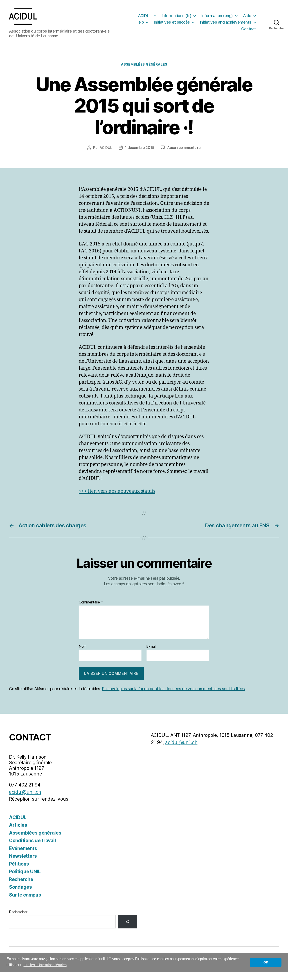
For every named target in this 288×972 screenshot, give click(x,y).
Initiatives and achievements (225, 22)
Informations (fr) (176, 15)
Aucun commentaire (183, 147)
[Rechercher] (127, 921)
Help (140, 22)
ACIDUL (145, 15)
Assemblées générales (144, 64)
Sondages (20, 887)
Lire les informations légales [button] (44, 965)
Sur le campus (25, 895)
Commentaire (91, 602)
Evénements (23, 848)
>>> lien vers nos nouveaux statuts (117, 491)
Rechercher (18, 912)
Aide (247, 15)
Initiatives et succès (172, 22)
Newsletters (23, 856)
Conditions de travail (32, 840)
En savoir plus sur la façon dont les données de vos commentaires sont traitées (173, 688)
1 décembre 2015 (139, 147)
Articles (18, 825)
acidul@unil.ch (25, 792)
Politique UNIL (25, 871)
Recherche (21, 879)
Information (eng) (217, 15)
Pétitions (19, 864)
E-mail (151, 647)
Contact (248, 29)
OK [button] (265, 962)
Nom (82, 647)
